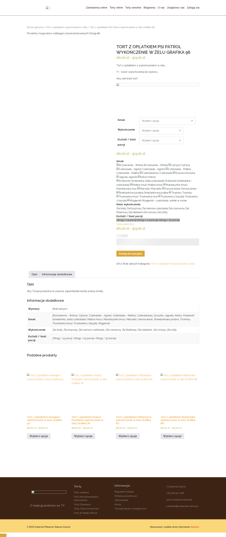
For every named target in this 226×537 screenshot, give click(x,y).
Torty (77, 486)
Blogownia (149, 7)
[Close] (3, 535)
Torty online (116, 7)
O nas (161, 7)
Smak (121, 119)
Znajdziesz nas (175, 7)
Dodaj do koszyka (130, 253)
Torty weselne (133, 7)
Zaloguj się (193, 7)
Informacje (122, 485)
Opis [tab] (34, 274)
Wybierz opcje (39, 436)
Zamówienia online (96, 7)
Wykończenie (126, 129)
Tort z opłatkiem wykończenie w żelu (66, 27)
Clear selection (125, 224)
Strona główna (35, 27)
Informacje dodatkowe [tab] (57, 274)
